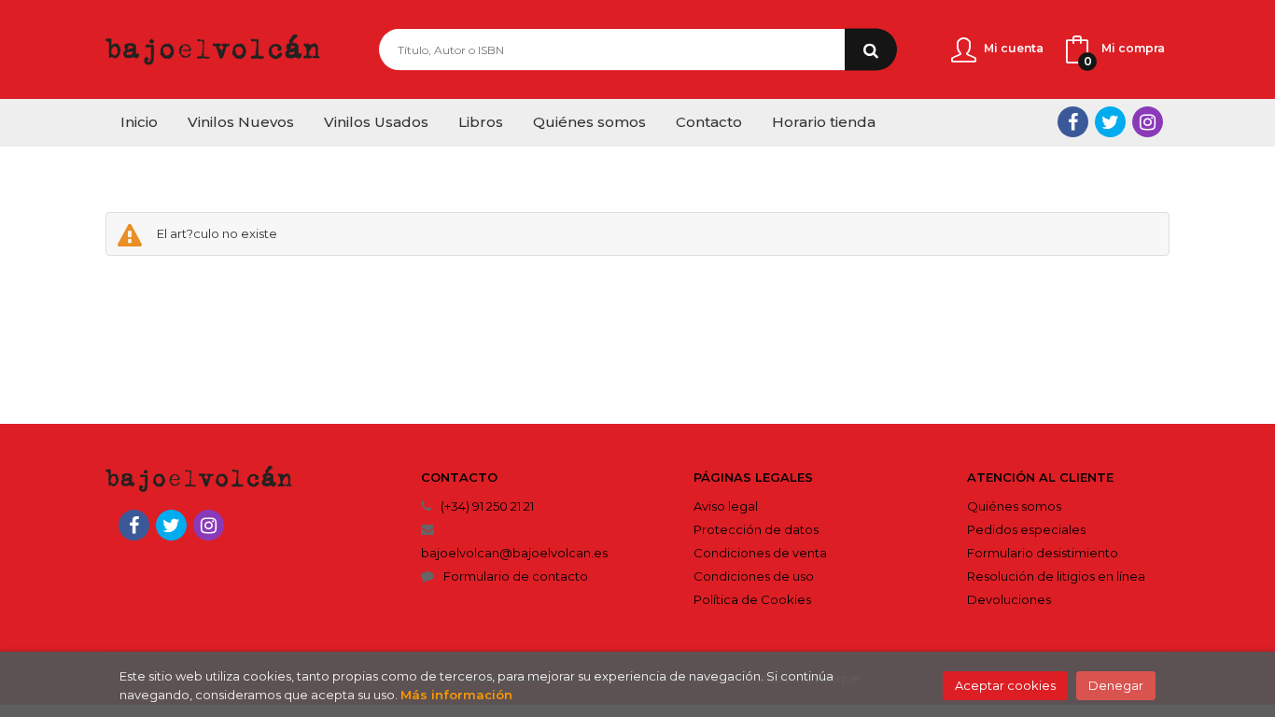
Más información (456, 694)
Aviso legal (726, 506)
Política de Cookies (752, 599)
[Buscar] (871, 50)
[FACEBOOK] (1073, 121)
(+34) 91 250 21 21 (487, 506)
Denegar (1115, 685)
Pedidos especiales (1026, 529)
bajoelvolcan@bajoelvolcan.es (514, 552)
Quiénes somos (1014, 506)
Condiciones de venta (760, 552)
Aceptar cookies (1005, 685)
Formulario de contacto (515, 576)
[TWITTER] (1110, 121)
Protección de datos (756, 529)
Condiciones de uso (754, 576)
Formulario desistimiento (1042, 552)
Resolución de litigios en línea (1056, 576)
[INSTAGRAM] (1147, 121)
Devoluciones (1009, 599)
